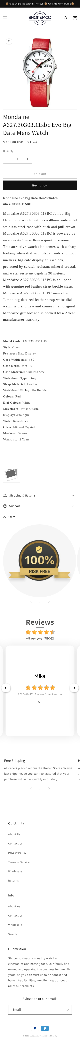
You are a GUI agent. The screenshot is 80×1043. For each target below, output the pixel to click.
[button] (5, 18)
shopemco (34, 1036)
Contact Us (15, 843)
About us (14, 906)
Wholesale (15, 871)
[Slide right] (49, 601)
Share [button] (11, 517)
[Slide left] (30, 601)
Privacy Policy (17, 852)
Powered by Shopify (48, 1036)
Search (12, 934)
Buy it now (40, 185)
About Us (14, 834)
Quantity (8, 151)
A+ (40, 702)
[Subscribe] (67, 1010)
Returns (13, 880)
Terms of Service (19, 862)
